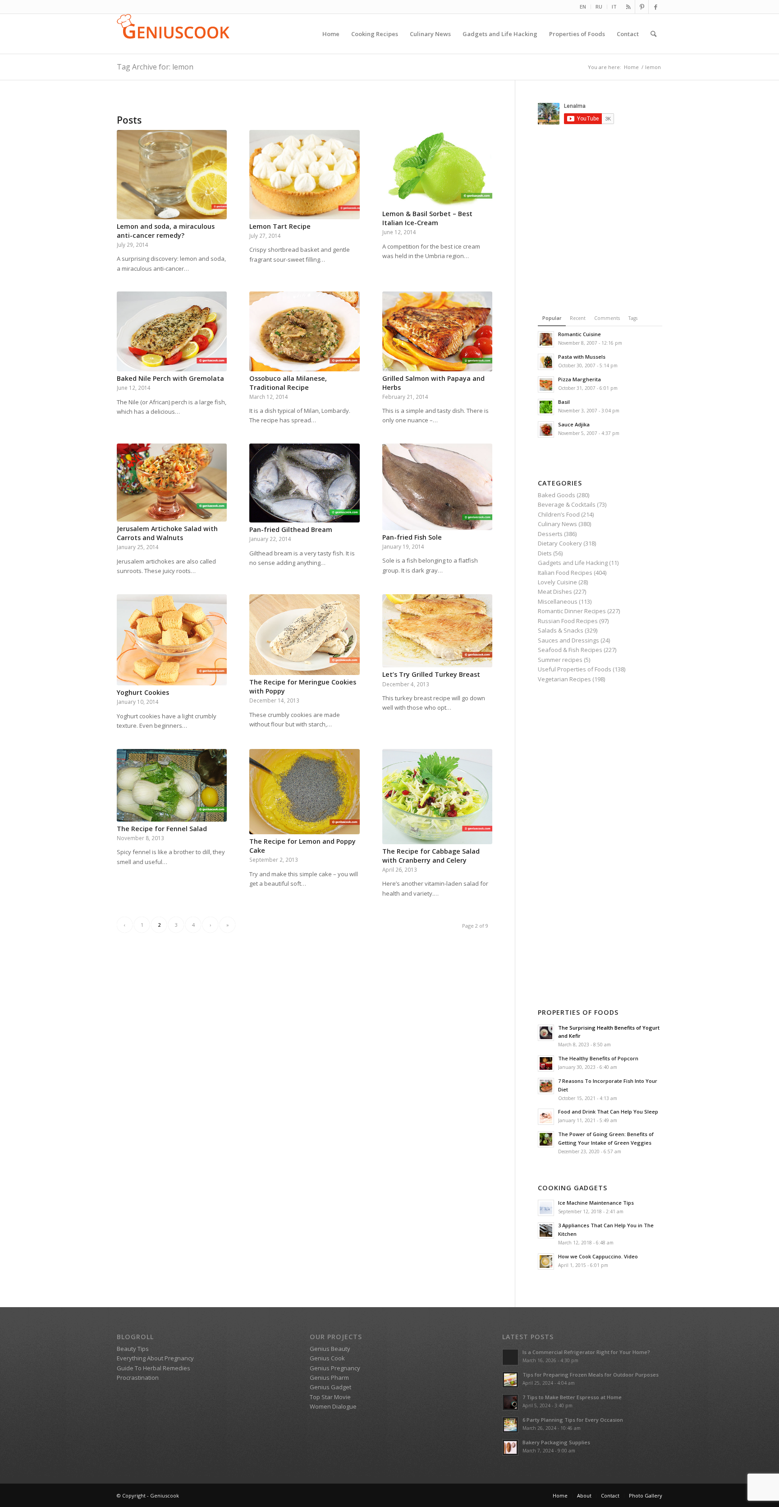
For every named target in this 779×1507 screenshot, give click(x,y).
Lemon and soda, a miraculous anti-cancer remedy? (166, 231)
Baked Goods (556, 495)
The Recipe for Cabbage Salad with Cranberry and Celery (431, 855)
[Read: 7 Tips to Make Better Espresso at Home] (510, 1402)
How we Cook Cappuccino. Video (598, 1256)
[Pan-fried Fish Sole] (437, 487)
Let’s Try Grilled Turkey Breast (431, 674)
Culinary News (557, 524)
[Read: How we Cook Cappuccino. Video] (546, 1261)
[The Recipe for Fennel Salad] (172, 785)
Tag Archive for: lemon (155, 67)
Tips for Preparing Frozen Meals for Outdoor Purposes (590, 1374)
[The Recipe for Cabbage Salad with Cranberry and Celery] (437, 796)
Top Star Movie (330, 1397)
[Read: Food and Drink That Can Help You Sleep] (546, 1117)
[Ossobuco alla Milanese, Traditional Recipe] (304, 331)
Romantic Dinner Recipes (572, 611)
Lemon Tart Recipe (280, 226)
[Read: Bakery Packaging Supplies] (510, 1447)
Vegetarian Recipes (564, 679)
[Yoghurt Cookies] (172, 640)
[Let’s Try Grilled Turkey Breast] (437, 631)
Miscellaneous (557, 601)
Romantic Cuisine (579, 334)
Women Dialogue (333, 1406)
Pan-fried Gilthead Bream (290, 529)
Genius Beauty (330, 1349)
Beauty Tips (133, 1349)
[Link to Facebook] (655, 7)
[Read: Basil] (546, 407)
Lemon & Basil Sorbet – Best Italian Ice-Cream (427, 218)
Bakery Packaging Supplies (556, 1442)
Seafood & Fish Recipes (570, 650)
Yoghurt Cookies (143, 692)
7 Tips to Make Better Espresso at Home (572, 1397)
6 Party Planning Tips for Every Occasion (572, 1419)
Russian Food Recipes (568, 621)
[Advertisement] (613, 217)
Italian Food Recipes (565, 573)
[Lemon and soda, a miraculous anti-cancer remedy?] (172, 174)
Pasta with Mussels (581, 356)
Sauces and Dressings (568, 640)
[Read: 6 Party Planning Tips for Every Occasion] (510, 1425)
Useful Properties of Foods (574, 669)
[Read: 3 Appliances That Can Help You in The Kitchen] (546, 1230)
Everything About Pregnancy (155, 1358)
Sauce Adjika (574, 424)
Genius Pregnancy (335, 1368)
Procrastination (138, 1377)
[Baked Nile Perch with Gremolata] (172, 331)
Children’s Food (559, 514)
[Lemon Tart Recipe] (304, 174)
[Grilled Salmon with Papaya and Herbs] (437, 331)
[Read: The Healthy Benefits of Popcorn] (546, 1063)
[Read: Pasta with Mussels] (546, 362)
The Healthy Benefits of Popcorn (598, 1058)
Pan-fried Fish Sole (412, 537)
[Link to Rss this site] (628, 7)
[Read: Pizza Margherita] (546, 384)
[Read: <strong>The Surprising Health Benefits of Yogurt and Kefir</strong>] (546, 1033)
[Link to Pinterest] (641, 7)
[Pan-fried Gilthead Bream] (304, 483)
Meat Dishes (555, 591)
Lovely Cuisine (557, 582)
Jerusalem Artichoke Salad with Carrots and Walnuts (167, 533)
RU (599, 6)
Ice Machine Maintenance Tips (596, 1202)
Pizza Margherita (579, 379)
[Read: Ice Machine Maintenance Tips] (546, 1208)
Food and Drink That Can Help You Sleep (608, 1111)
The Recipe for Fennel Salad (162, 828)
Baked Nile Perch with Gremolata (170, 378)
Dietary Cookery (560, 543)
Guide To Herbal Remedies (153, 1368)
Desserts (550, 534)
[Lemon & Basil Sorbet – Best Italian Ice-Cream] (437, 168)
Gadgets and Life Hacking (573, 563)
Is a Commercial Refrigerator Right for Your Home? (586, 1352)
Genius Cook (327, 1358)
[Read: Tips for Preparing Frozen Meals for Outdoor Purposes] (510, 1380)
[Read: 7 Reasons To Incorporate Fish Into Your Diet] (546, 1086)
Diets (545, 553)
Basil (564, 401)
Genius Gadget (330, 1387)
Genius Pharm (329, 1377)
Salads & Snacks (560, 630)
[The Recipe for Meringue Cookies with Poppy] (304, 634)
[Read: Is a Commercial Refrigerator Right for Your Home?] (510, 1357)
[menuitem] (583, 7)
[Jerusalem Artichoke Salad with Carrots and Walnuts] (172, 483)
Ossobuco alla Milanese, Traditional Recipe (288, 383)
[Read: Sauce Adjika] (546, 429)
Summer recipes (560, 660)
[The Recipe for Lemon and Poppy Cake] (304, 792)
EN (583, 6)
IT (614, 6)
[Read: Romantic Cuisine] (546, 339)
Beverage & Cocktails (567, 504)
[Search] (653, 34)
